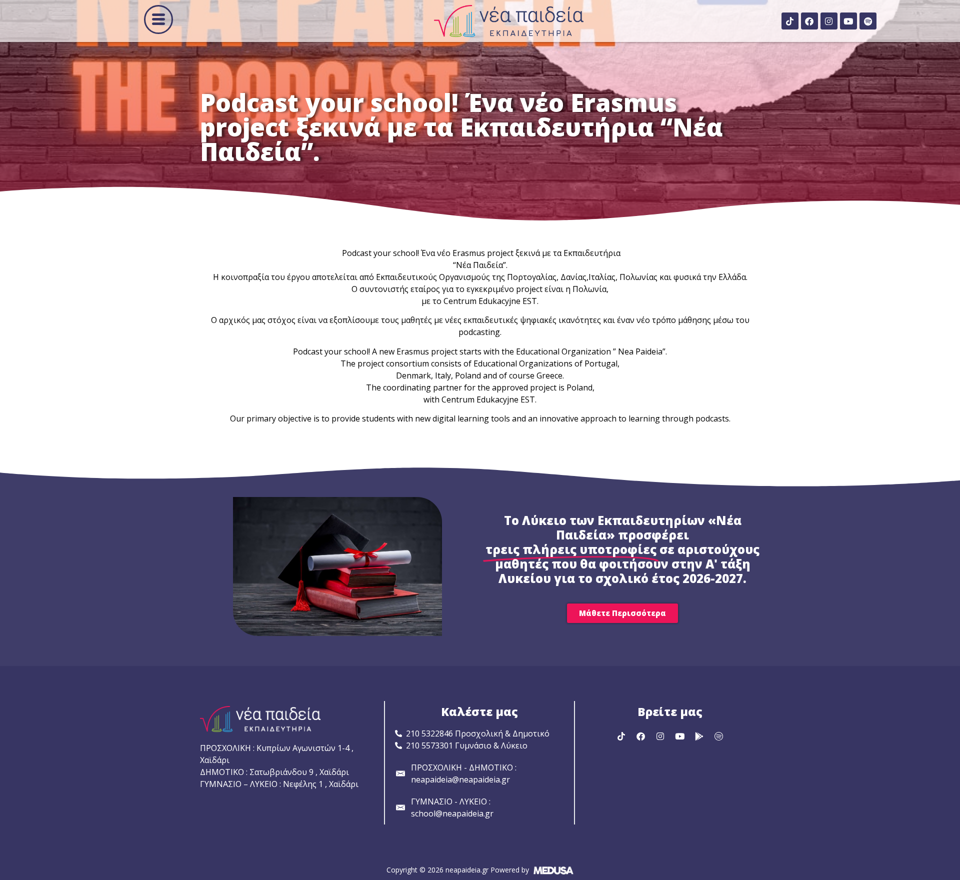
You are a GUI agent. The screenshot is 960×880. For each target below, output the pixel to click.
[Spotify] (868, 21)
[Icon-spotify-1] (718, 736)
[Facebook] (809, 21)
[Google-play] (699, 736)
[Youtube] (848, 21)
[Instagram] (829, 21)
